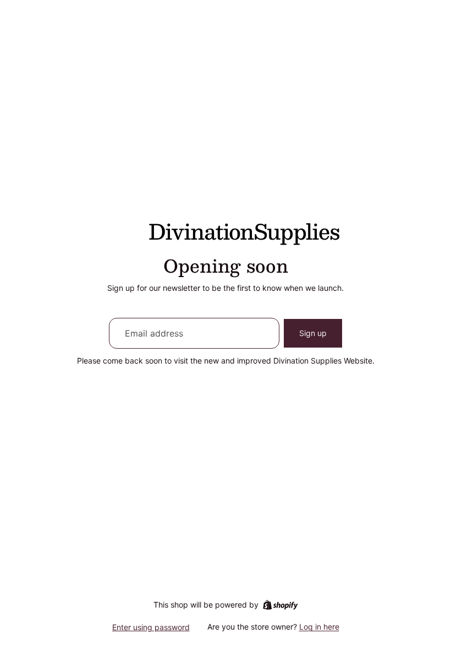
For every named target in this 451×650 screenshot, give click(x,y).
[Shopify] (280, 605)
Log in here (319, 626)
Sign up (313, 333)
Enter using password (151, 627)
